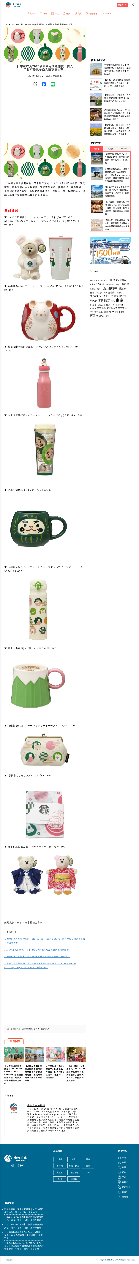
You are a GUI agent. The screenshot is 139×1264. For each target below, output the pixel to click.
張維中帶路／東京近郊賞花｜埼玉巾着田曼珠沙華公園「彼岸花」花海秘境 (23, 1211)
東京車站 (122, 308)
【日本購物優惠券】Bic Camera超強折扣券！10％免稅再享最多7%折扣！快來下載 (23, 1235)
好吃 (33, 13)
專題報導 (93, 13)
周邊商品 (93, 289)
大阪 (104, 288)
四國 (88, 1172)
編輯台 (125, 1182)
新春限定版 (15, 1029)
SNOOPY (93, 280)
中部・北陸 (74, 1166)
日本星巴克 (27, 1029)
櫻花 (91, 312)
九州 (110, 280)
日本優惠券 (98, 293)
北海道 (100, 284)
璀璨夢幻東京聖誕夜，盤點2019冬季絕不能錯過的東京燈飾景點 (37, 956)
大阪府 (60, 1172)
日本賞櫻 (122, 296)
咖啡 (98, 289)
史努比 (118, 284)
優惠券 (120, 4)
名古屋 (125, 284)
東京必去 (110, 304)
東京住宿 (93, 305)
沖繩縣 (74, 1179)
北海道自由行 (109, 284)
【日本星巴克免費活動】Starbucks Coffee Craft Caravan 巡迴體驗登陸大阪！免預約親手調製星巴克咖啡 (13, 1074)
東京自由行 (112, 308)
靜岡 (107, 316)
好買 (68, 13)
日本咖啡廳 (109, 292)
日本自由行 (114, 296)
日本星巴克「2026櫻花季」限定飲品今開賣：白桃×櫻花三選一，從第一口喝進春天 (55, 1071)
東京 (120, 300)
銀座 (111, 311)
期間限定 (104, 300)
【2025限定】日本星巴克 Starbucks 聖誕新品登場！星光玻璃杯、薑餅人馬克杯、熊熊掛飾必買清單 (76, 1073)
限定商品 (45, 1029)
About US (9, 1260)
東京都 (60, 1166)
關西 (92, 315)
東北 (74, 1159)
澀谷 (96, 312)
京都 (116, 280)
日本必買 (118, 293)
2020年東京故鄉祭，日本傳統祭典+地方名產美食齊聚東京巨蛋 (36, 949)
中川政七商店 (102, 280)
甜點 (101, 312)
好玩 (45, 13)
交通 (80, 13)
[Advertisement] (27, 113)
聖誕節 (106, 312)
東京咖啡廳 (101, 305)
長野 (116, 312)
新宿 (92, 292)
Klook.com (94, 271)
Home (7, 24)
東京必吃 (119, 305)
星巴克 (37, 1029)
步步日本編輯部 (54, 76)
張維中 (108, 13)
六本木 (92, 284)
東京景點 (101, 308)
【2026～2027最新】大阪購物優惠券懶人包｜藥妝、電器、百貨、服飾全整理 (23, 1226)
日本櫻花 (105, 295)
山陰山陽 (74, 1172)
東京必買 (93, 308)
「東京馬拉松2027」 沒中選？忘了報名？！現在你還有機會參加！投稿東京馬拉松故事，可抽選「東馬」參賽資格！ (23, 1245)
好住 (57, 13)
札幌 (113, 301)
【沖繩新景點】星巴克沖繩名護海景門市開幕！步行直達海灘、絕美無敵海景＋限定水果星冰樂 (33, 1073)
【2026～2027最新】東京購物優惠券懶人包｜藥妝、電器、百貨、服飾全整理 (23, 1218)
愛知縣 (122, 288)
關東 (121, 311)
